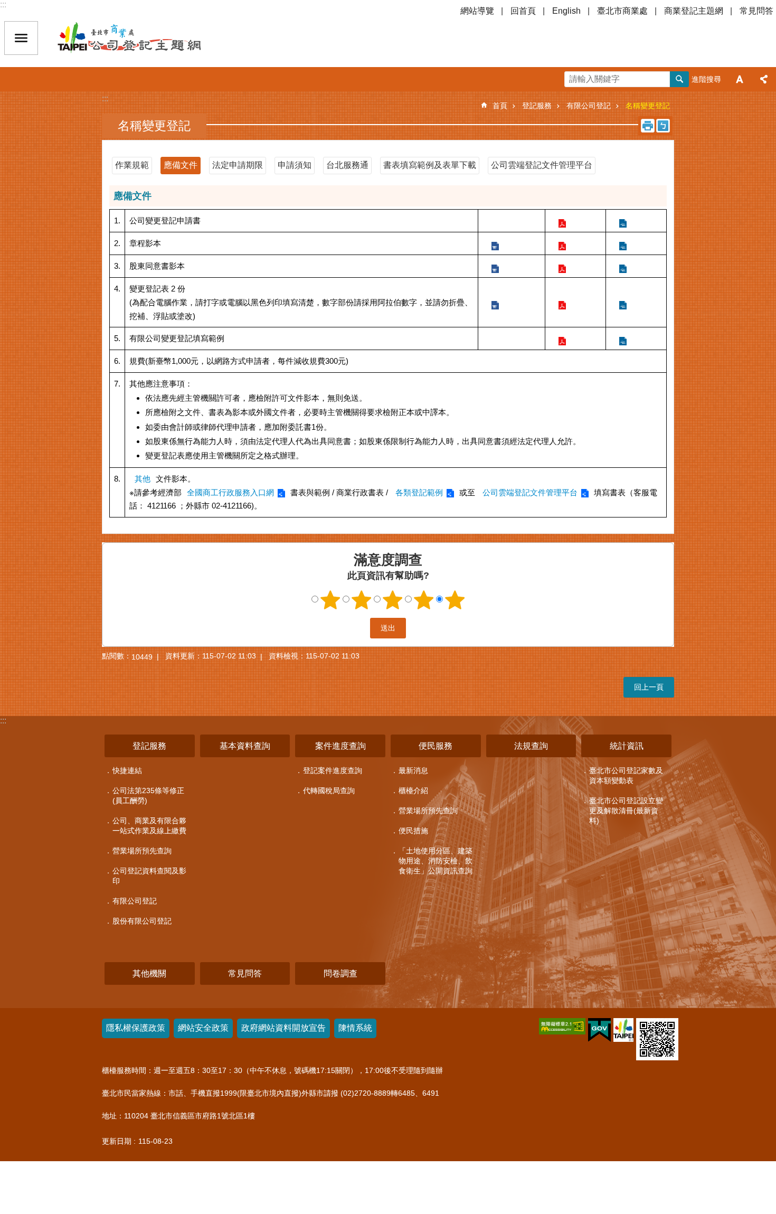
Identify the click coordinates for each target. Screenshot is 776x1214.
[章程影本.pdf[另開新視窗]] (561, 243)
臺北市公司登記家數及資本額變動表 (626, 775)
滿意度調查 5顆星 (455, 600)
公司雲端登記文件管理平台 (541, 165)
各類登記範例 (419, 492)
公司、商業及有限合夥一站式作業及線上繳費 (149, 825)
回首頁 (523, 10)
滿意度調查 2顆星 (362, 600)
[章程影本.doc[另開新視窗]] (494, 243)
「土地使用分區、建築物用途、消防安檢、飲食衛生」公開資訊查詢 (435, 860)
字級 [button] (739, 79)
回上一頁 (649, 687)
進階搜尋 (706, 79)
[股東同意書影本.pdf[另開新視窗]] (561, 266)
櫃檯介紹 (413, 790)
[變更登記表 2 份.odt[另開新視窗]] (622, 302)
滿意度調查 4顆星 (424, 600)
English (566, 10)
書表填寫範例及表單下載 (429, 165)
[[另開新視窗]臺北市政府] (623, 1030)
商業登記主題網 (693, 10)
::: (3, 4)
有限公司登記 (588, 105)
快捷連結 (127, 770)
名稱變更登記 (648, 105)
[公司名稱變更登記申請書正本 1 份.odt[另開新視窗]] (622, 220)
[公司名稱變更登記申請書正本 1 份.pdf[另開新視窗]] (561, 220)
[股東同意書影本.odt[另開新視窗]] (622, 266)
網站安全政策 (203, 1027)
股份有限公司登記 (142, 921)
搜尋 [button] (679, 79)
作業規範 (132, 165)
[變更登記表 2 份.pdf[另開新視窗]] (561, 302)
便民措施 (413, 830)
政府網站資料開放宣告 (283, 1027)
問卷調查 (340, 973)
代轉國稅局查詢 (329, 790)
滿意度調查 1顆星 (330, 600)
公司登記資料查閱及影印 (149, 876)
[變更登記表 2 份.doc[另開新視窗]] (494, 302)
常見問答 (756, 10)
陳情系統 (355, 1027)
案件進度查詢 (340, 745)
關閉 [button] (21, 38)
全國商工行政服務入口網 (230, 492)
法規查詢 (531, 745)
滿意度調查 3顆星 (393, 600)
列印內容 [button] (648, 126)
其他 (142, 478)
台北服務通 (347, 165)
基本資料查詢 (245, 745)
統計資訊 (626, 745)
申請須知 (294, 165)
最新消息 (413, 770)
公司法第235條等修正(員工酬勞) (148, 795)
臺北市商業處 (622, 10)
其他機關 (149, 973)
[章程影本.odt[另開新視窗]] (622, 243)
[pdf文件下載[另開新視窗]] (561, 338)
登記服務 (537, 105)
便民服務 (435, 745)
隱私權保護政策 (135, 1027)
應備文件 (180, 165)
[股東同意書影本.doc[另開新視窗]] (494, 266)
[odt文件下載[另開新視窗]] (622, 338)
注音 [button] (663, 126)
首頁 (500, 105)
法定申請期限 (237, 165)
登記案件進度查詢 (332, 770)
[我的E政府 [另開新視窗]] (599, 1030)
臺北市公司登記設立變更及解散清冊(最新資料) (626, 810)
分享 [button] (764, 79)
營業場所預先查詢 (142, 850)
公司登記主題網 (147, 38)
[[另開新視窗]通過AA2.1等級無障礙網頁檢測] (562, 1026)
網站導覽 (477, 10)
